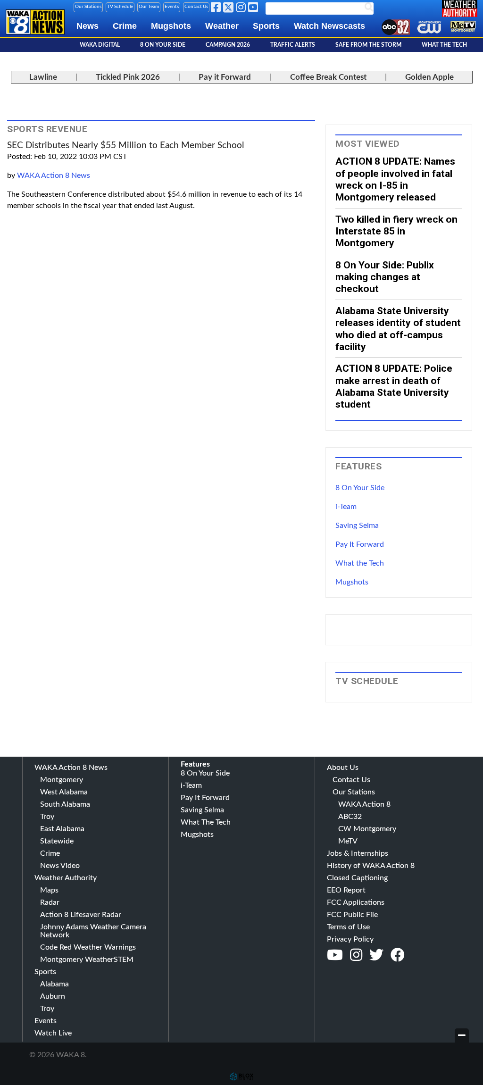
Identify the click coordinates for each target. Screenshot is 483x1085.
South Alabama (65, 804)
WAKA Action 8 (364, 804)
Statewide (57, 841)
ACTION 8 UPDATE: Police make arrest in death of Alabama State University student (393, 386)
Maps (49, 890)
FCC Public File (352, 914)
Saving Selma (357, 525)
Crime (125, 26)
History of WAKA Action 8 (371, 865)
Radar (49, 902)
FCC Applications (355, 902)
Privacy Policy (350, 939)
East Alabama (62, 829)
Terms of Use (348, 927)
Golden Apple (429, 77)
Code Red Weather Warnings (88, 947)
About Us (342, 767)
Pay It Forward (359, 544)
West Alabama (64, 792)
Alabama (54, 984)
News (87, 26)
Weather (222, 26)
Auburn (52, 996)
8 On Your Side (162, 45)
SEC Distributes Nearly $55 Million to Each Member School (125, 145)
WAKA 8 (35, 29)
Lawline (43, 77)
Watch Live (53, 1033)
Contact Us (196, 6)
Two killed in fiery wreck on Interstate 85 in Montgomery (396, 231)
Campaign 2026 (228, 45)
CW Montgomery (367, 829)
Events (172, 6)
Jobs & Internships (357, 853)
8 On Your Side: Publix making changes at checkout (384, 277)
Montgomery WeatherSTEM (86, 959)
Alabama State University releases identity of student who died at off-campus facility (398, 328)
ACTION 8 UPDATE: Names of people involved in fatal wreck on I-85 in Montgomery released (395, 179)
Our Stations (88, 6)
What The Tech (444, 45)
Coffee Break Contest (328, 77)
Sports (266, 26)
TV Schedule (120, 6)
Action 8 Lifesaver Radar (80, 914)
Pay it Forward (225, 77)
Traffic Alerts (292, 45)
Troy (47, 816)
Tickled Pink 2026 (128, 77)
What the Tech (359, 563)
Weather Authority (65, 878)
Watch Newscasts (329, 26)
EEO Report (346, 890)
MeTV (348, 841)
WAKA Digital (100, 45)
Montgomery (61, 780)
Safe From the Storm (368, 45)
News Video (60, 865)
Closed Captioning (357, 878)
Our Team (149, 6)
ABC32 (350, 816)
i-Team (346, 506)
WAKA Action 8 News (53, 175)
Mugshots (171, 26)
